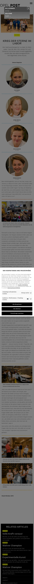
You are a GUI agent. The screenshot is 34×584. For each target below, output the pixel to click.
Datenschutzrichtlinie (14, 288)
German (8, 11)
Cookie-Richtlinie (23, 285)
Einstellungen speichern (17, 313)
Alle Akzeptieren (17, 304)
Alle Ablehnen (17, 309)
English (8, 16)
